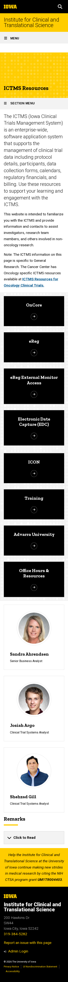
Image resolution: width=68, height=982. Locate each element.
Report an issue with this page (27, 943)
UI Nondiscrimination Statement (40, 966)
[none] (34, 837)
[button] (60, 6)
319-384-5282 (15, 934)
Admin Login (18, 951)
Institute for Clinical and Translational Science (31, 22)
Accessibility (13, 971)
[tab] (34, 837)
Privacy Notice (11, 966)
